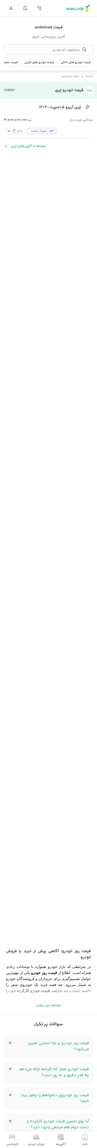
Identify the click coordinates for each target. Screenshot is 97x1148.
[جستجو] (85, 50)
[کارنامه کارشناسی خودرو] (78, 8)
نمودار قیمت (39, 131)
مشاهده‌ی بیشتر (48, 1005)
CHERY (9, 90)
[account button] (11, 8)
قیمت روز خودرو (70, 76)
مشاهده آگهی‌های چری (28, 146)
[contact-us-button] (39, 8)
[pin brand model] (87, 107)
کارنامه (89, 76)
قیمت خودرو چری (69, 90)
